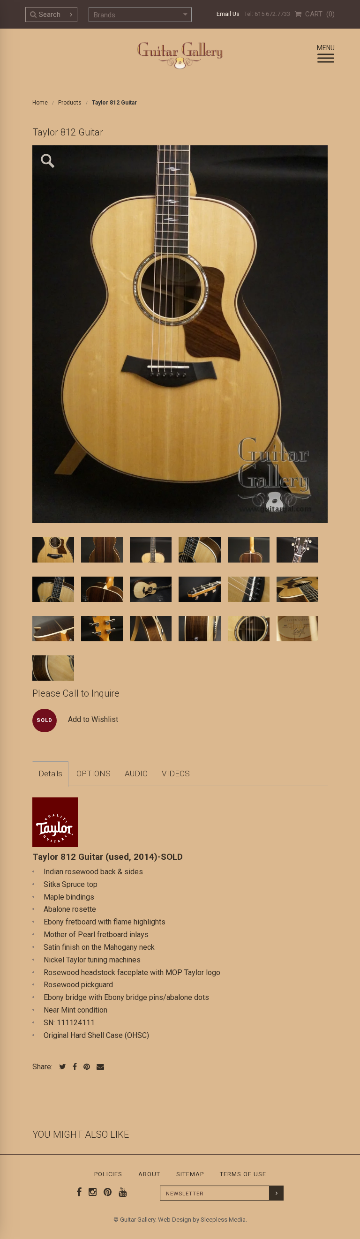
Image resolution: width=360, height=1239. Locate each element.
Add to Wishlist (93, 719)
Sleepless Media (223, 1219)
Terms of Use (243, 1174)
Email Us (228, 13)
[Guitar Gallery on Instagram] (90, 1192)
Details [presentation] (50, 773)
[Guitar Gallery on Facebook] (79, 1192)
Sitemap (190, 1174)
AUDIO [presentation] (136, 773)
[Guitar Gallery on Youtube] (120, 1192)
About (149, 1174)
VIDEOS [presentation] (176, 773)
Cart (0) (318, 14)
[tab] (50, 774)
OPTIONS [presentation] (93, 773)
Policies (108, 1174)
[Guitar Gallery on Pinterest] (105, 1192)
